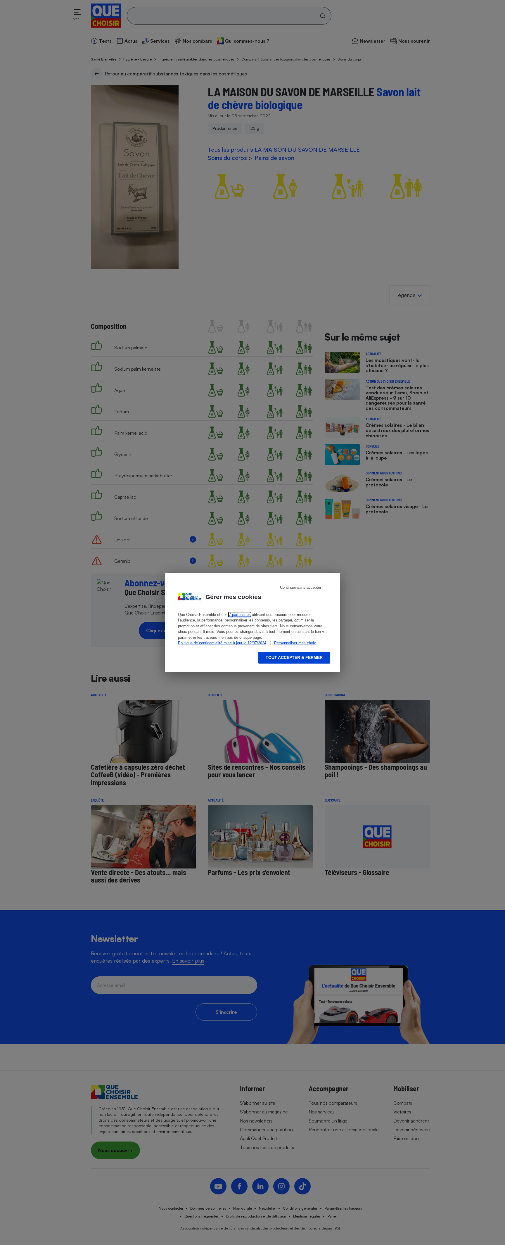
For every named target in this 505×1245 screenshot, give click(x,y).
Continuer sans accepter (300, 587)
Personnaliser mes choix (295, 643)
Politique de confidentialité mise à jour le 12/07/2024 (222, 643)
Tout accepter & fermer (294, 657)
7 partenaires (240, 614)
